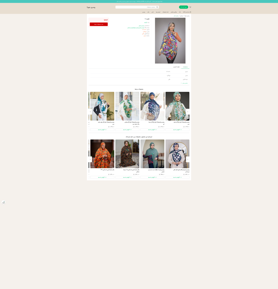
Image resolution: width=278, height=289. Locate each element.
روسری (181, 16)
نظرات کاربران (176, 67)
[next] (90, 112)
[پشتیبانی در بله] (3, 202)
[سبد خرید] (190, 7)
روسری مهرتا (91, 7)
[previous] (187, 112)
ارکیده (145, 22)
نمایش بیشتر (185, 83)
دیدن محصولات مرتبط (98, 24)
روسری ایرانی (130, 28)
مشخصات (185, 67)
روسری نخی (176, 16)
